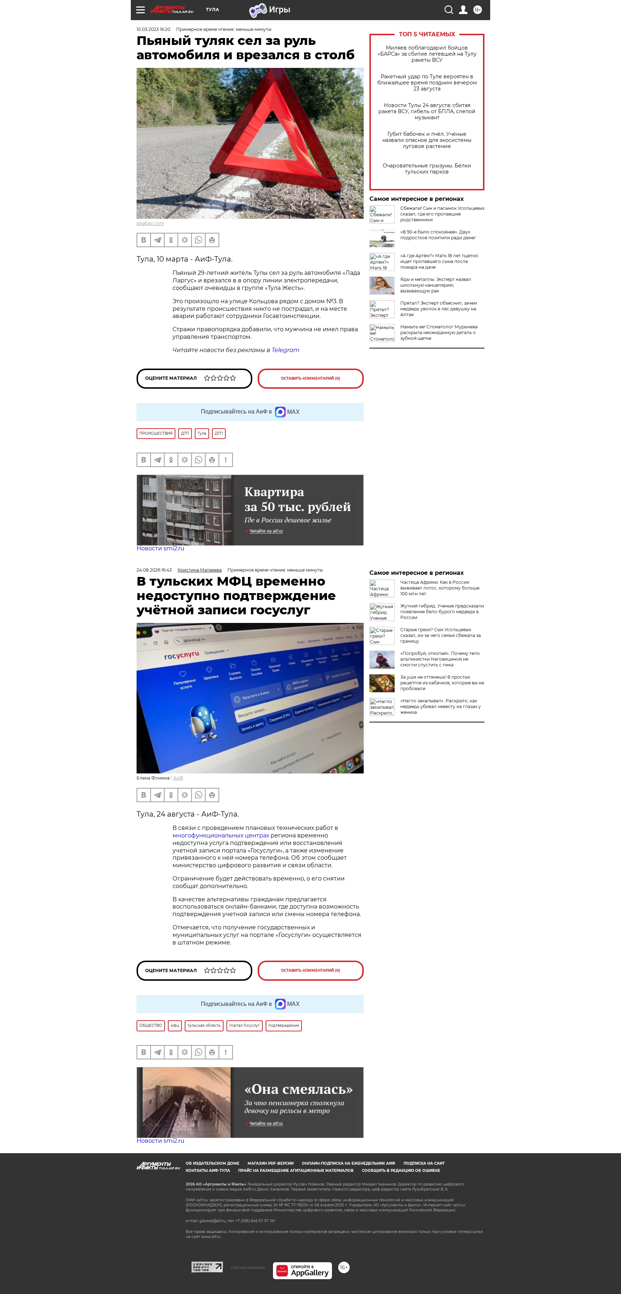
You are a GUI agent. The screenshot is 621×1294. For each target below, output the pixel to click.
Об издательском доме (212, 1163)
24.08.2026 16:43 (154, 570)
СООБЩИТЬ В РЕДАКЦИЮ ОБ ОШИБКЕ (401, 1170)
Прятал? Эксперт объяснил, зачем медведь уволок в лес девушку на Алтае (438, 308)
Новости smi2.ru (160, 548)
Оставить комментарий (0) (310, 378)
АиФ (178, 778)
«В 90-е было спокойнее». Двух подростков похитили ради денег (438, 234)
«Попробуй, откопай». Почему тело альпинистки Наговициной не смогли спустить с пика (440, 659)
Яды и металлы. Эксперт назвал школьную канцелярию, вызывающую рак (435, 285)
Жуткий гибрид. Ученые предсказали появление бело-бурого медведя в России (442, 611)
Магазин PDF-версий (271, 1163)
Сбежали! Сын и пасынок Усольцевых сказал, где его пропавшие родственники (442, 213)
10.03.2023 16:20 (153, 29)
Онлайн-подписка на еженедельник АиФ (348, 1163)
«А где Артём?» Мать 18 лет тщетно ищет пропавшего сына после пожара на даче (439, 261)
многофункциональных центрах (220, 835)
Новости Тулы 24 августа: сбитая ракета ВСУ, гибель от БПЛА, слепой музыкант (426, 111)
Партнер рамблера (248, 1267)
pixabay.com (150, 223)
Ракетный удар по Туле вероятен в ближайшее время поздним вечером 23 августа (427, 83)
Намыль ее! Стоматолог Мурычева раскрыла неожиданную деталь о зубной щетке (439, 332)
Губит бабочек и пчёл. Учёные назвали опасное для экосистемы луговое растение (427, 140)
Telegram (285, 350)
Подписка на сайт (424, 1163)
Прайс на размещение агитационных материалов (296, 1170)
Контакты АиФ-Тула (208, 1170)
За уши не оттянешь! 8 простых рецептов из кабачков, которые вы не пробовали (442, 682)
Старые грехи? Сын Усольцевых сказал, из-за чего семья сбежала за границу (440, 635)
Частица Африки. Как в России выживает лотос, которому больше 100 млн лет (439, 587)
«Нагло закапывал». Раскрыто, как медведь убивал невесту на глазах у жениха (440, 706)
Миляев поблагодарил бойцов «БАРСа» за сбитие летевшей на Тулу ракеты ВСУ (427, 54)
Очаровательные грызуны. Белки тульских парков (427, 169)
